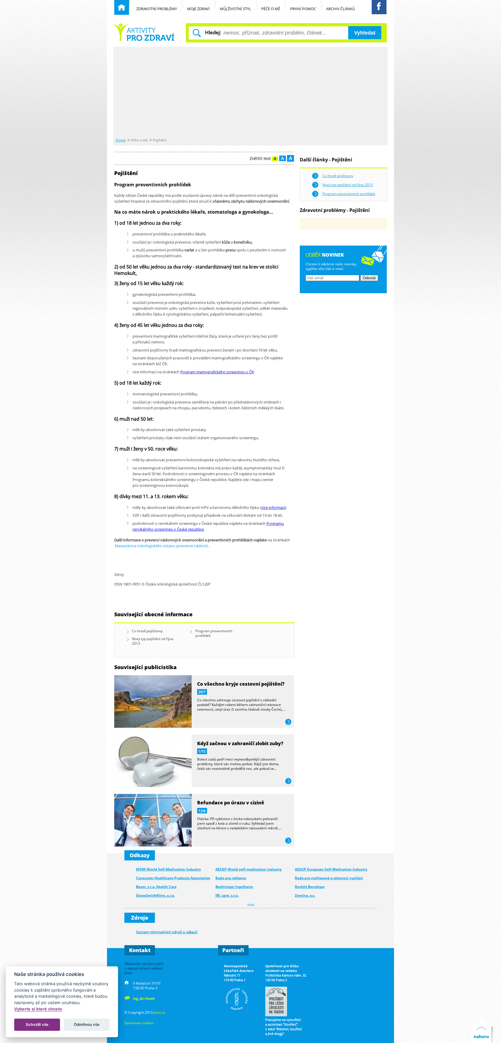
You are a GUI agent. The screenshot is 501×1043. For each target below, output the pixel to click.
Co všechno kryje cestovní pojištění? (240, 683)
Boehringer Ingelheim (234, 886)
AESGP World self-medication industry (248, 869)
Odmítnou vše (86, 1024)
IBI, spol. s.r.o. (227, 895)
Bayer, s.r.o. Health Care (156, 886)
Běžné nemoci (144, 32)
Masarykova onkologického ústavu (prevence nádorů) (161, 545)
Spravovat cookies (139, 1022)
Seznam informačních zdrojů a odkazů (166, 931)
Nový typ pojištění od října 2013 (152, 641)
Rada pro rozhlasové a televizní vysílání (329, 878)
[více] (153, 726)
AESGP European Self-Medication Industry (331, 869)
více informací (273, 507)
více (288, 722)
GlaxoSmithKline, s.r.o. (155, 895)
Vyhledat (364, 33)
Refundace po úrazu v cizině (230, 802)
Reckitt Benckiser (310, 886)
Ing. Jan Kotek (144, 998)
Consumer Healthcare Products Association (173, 878)
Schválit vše (37, 1024)
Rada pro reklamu (230, 878)
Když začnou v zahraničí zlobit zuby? (240, 743)
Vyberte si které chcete (38, 1008)
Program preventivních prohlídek (213, 633)
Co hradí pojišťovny (147, 630)
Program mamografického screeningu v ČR (217, 371)
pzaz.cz (160, 1012)
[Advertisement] (250, 92)
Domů (121, 140)
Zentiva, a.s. (305, 895)
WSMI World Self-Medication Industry (168, 869)
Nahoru (482, 1032)
